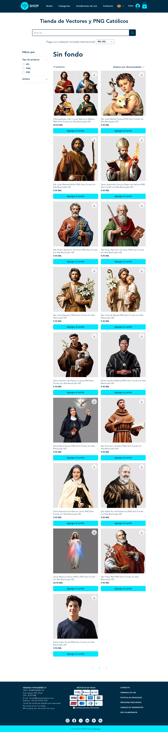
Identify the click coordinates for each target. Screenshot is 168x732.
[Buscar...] (132, 33)
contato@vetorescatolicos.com (41, 698)
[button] (144, 5)
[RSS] (100, 721)
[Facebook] (74, 721)
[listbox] (105, 41)
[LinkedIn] (87, 721)
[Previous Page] (92, 668)
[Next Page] (106, 668)
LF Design (96, 729)
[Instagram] (68, 721)
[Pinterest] (94, 721)
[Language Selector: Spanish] (121, 6)
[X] (81, 721)
